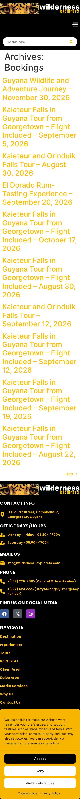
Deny (40, 771)
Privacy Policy (50, 793)
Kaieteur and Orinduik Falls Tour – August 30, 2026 (39, 164)
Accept (40, 759)
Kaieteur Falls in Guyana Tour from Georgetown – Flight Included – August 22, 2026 (39, 445)
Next (71, 474)
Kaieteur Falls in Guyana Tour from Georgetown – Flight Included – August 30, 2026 (39, 277)
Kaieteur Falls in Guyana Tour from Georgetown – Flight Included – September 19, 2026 (39, 399)
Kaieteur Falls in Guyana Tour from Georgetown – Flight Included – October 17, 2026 (39, 231)
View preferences (40, 783)
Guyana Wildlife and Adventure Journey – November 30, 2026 (37, 89)
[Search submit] (71, 42)
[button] (75, 24)
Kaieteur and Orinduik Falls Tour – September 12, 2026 (39, 315)
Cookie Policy (27, 793)
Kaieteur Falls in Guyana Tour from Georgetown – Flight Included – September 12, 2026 (39, 353)
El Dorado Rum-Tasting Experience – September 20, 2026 (37, 193)
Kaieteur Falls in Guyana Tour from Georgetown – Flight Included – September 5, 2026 (39, 126)
